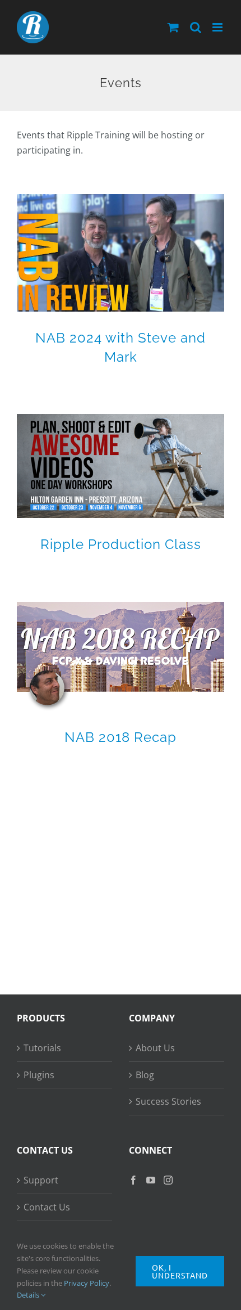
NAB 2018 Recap (120, 737)
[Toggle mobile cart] (173, 27)
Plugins (39, 1075)
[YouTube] (150, 1180)
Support (41, 1180)
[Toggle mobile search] (195, 27)
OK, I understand (180, 1271)
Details (29, 1295)
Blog (145, 1075)
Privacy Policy (86, 1283)
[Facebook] (133, 1180)
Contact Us (47, 1207)
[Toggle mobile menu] (218, 27)
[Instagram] (168, 1180)
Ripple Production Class (120, 544)
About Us (155, 1048)
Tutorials (42, 1048)
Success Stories (168, 1101)
